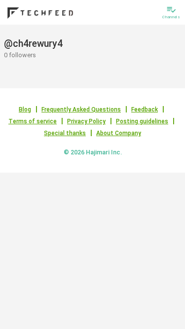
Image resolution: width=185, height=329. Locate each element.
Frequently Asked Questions (81, 109)
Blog (25, 109)
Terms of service (32, 121)
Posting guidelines (142, 121)
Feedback (144, 109)
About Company (118, 133)
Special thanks (65, 133)
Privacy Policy (86, 121)
